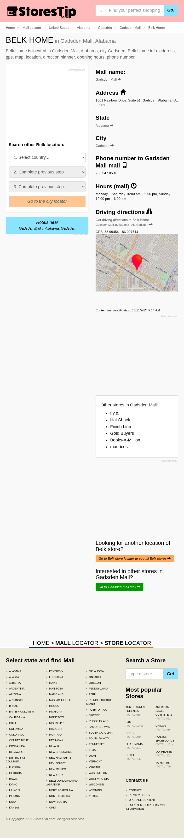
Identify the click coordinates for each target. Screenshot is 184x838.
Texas (91, 750)
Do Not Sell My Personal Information (146, 806)
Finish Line (120, 426)
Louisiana (54, 677)
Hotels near (47, 225)
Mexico (52, 705)
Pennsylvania (97, 688)
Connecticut (17, 740)
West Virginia (97, 778)
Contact (134, 790)
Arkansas (14, 700)
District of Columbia (16, 759)
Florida (13, 767)
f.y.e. (114, 413)
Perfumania (134, 746)
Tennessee (95, 744)
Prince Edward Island (98, 702)
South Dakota (97, 738)
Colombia (14, 728)
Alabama (13, 671)
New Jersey (56, 763)
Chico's (163, 727)
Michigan (54, 711)
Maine (51, 682)
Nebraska (54, 740)
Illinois (13, 790)
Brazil (12, 705)
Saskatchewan (98, 726)
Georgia (14, 773)
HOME (41, 643)
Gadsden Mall (107, 79)
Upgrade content (140, 799)
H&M (134, 723)
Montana (54, 734)
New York (54, 774)
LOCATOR (76, 643)
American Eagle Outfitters (163, 713)
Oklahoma (95, 671)
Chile (11, 723)
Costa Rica (15, 746)
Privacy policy (138, 795)
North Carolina (59, 790)
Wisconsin (95, 784)
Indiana (13, 796)
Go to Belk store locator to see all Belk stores (132, 558)
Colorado (15, 734)
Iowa (11, 801)
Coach (134, 757)
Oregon (93, 682)
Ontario (93, 677)
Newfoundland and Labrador (62, 782)
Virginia (93, 767)
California (15, 717)
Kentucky (54, 671)
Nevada (52, 746)
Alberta (13, 682)
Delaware (14, 751)
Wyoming (94, 790)
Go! (171, 10)
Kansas (12, 807)
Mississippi (55, 723)
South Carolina (99, 732)
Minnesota (55, 717)
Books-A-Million (125, 440)
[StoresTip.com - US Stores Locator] (42, 12)
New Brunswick (59, 751)
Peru (91, 694)
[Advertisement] (45, 106)
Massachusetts (59, 700)
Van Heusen (163, 753)
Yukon (92, 796)
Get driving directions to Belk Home (122, 222)
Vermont (94, 761)
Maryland (54, 694)
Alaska (12, 677)
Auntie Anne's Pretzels (135, 711)
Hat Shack (120, 419)
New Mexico (56, 769)
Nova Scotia (56, 801)
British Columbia (20, 711)
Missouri (54, 728)
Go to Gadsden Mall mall (117, 587)
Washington (96, 773)
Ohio (51, 807)
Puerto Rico (96, 709)
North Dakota (58, 796)
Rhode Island (97, 721)
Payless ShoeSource (164, 740)
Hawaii (12, 778)
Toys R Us (163, 764)
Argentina (15, 688)
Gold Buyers (122, 433)
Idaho (11, 784)
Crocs (134, 734)
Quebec (93, 715)
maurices (119, 446)
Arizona (13, 694)
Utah (91, 755)
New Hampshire (58, 757)
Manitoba (54, 688)
